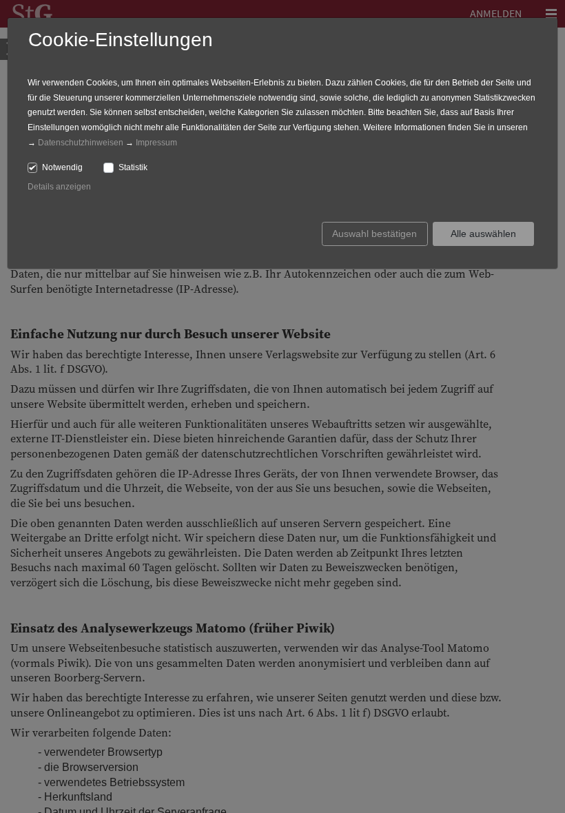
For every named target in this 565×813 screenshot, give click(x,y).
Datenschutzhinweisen (80, 142)
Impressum (156, 142)
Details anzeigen (59, 187)
